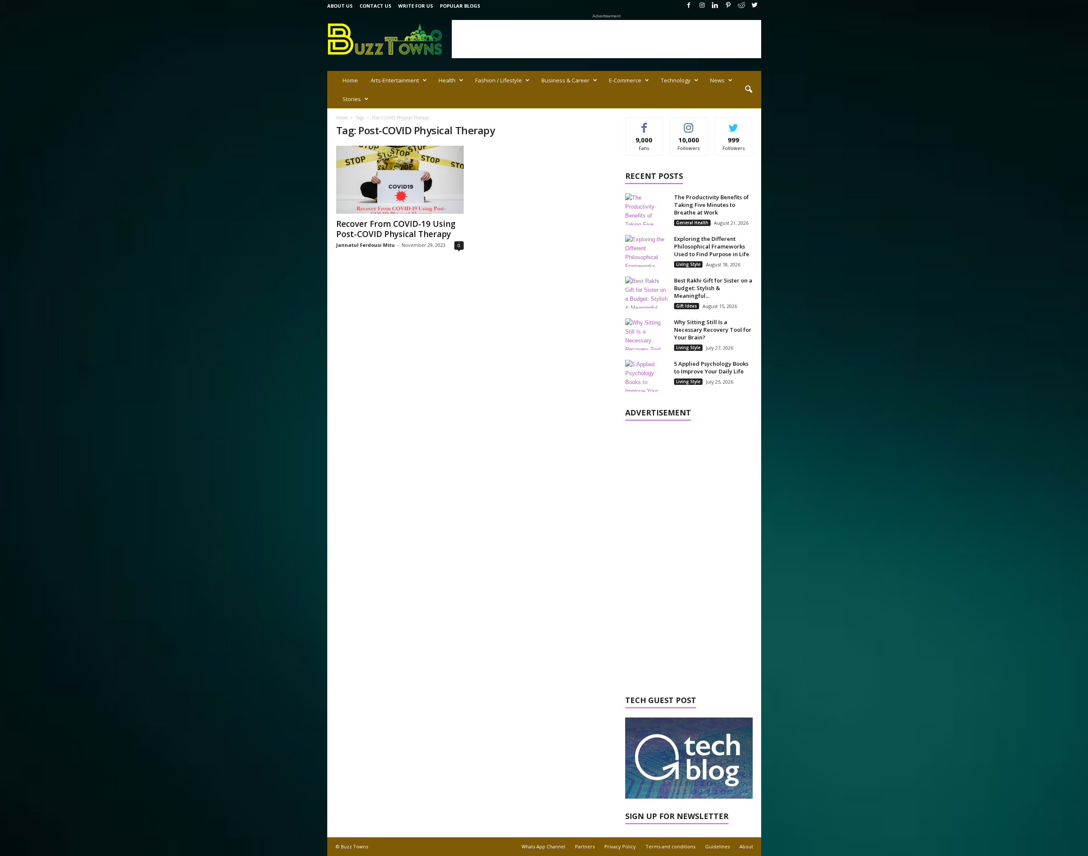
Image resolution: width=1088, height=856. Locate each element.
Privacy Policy (620, 846)
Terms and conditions (670, 846)
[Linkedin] (715, 5)
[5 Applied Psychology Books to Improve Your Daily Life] (646, 376)
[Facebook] (689, 5)
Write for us (415, 6)
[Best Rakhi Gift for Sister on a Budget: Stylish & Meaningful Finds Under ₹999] (646, 292)
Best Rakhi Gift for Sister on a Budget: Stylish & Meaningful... (713, 288)
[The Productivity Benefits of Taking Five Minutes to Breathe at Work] (646, 209)
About (746, 846)
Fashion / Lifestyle (498, 80)
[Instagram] (702, 5)
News (717, 80)
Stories (352, 99)
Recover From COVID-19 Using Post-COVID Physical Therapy (396, 229)
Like (644, 124)
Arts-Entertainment (395, 80)
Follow (689, 124)
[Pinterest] (728, 5)
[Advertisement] (606, 39)
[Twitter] (755, 5)
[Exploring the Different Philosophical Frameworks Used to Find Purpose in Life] (646, 251)
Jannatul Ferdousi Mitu (365, 245)
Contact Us (375, 6)
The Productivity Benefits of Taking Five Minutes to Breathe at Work (711, 204)
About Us (340, 6)
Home (350, 80)
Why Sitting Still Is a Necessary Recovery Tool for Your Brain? (712, 329)
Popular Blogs (460, 6)
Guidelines (717, 846)
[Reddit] (742, 5)
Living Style (688, 264)
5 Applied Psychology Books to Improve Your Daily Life (711, 367)
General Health (692, 223)
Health (447, 80)
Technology (676, 80)
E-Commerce (625, 80)
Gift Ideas (686, 306)
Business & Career (565, 80)
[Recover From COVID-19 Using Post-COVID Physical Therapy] (400, 180)
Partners (585, 846)
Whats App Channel (543, 846)
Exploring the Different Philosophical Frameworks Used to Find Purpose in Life (711, 246)
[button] (748, 89)
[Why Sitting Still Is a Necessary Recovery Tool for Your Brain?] (646, 334)
